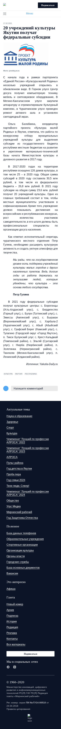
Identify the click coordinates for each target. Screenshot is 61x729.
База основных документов (23, 567)
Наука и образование (19, 416)
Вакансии (12, 573)
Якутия (18, 374)
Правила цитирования (18, 709)
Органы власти (16, 556)
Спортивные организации (22, 544)
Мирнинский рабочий (19, 512)
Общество (13, 500)
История (12, 621)
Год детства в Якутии (19, 468)
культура (8, 374)
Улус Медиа (14, 506)
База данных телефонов (21, 533)
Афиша (11, 588)
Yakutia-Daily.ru (49, 364)
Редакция (12, 627)
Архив (10, 610)
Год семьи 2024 (16, 480)
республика (31, 374)
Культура (12, 433)
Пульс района (15, 462)
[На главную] (4, 5)
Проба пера (14, 474)
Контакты (12, 638)
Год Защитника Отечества (22, 517)
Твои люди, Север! (18, 485)
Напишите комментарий (28, 388)
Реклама (12, 633)
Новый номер (15, 604)
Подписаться (47, 5)
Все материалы (16, 644)
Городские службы (18, 562)
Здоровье (12, 421)
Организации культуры (20, 550)
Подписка (12, 615)
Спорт (10, 427)
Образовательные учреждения (25, 539)
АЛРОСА (12, 457)
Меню (29, 13)
